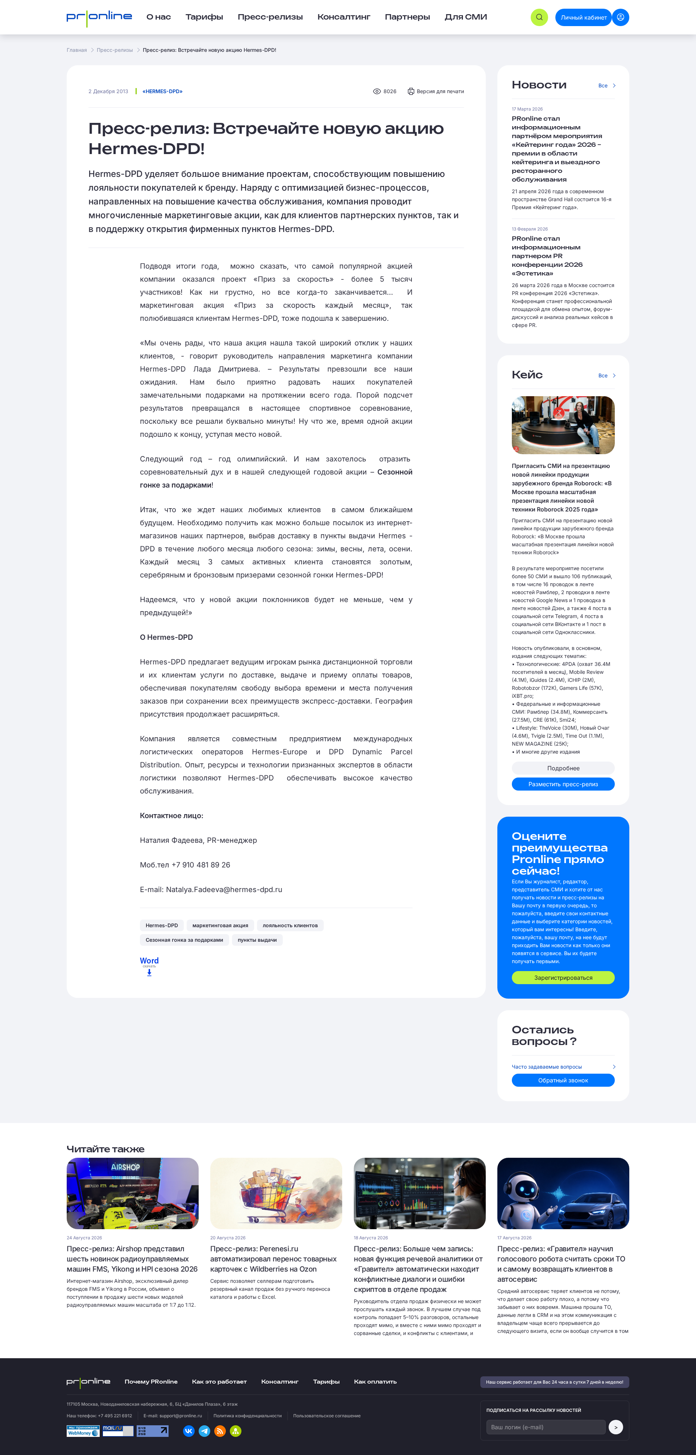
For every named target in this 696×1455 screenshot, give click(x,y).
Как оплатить (375, 1382)
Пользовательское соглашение (327, 1415)
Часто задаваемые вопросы (547, 1067)
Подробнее (563, 768)
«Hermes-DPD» (162, 91)
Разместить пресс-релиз (563, 784)
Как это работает (219, 1382)
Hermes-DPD (162, 925)
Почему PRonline (151, 1382)
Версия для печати (440, 91)
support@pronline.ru (181, 1415)
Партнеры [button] (407, 17)
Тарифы (204, 17)
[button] (539, 17)
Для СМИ (466, 17)
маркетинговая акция (220, 925)
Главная (77, 50)
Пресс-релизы (115, 50)
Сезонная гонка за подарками (184, 940)
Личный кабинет (584, 17)
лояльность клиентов (290, 925)
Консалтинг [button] (344, 17)
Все (603, 85)
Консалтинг (280, 1382)
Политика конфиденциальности (248, 1415)
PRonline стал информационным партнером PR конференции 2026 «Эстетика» (547, 256)
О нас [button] (158, 17)
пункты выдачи (257, 940)
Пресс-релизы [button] (270, 17)
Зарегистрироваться (563, 977)
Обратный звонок (563, 1080)
